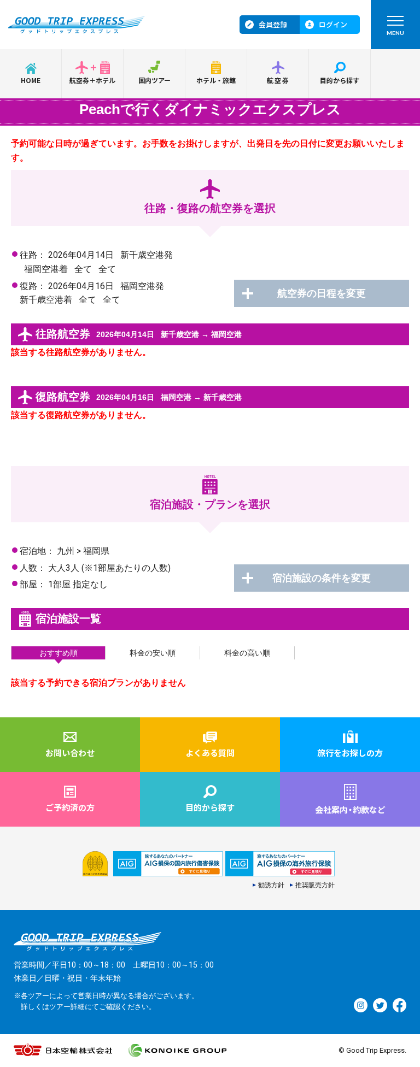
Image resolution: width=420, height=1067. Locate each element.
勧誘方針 (271, 885)
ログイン (333, 24)
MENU (395, 33)
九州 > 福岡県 (83, 551)
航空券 (278, 80)
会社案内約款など (350, 809)
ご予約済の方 (70, 807)
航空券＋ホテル (92, 80)
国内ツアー (154, 80)
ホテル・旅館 (216, 80)
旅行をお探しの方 (350, 752)
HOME (30, 80)
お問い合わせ (70, 752)
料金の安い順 (153, 653)
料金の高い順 (247, 653)
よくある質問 (210, 752)
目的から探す (339, 80)
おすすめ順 (58, 653)
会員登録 (273, 24)
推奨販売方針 (315, 885)
